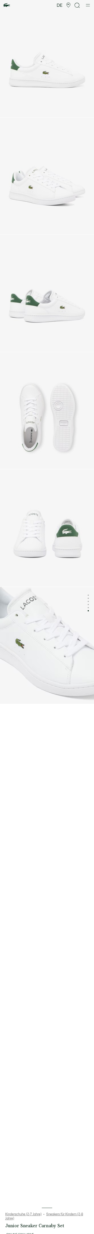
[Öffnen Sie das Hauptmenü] (88, 5)
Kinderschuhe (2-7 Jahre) (23, 1214)
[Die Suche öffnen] (77, 5)
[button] (68, 5)
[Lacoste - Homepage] (6, 5)
